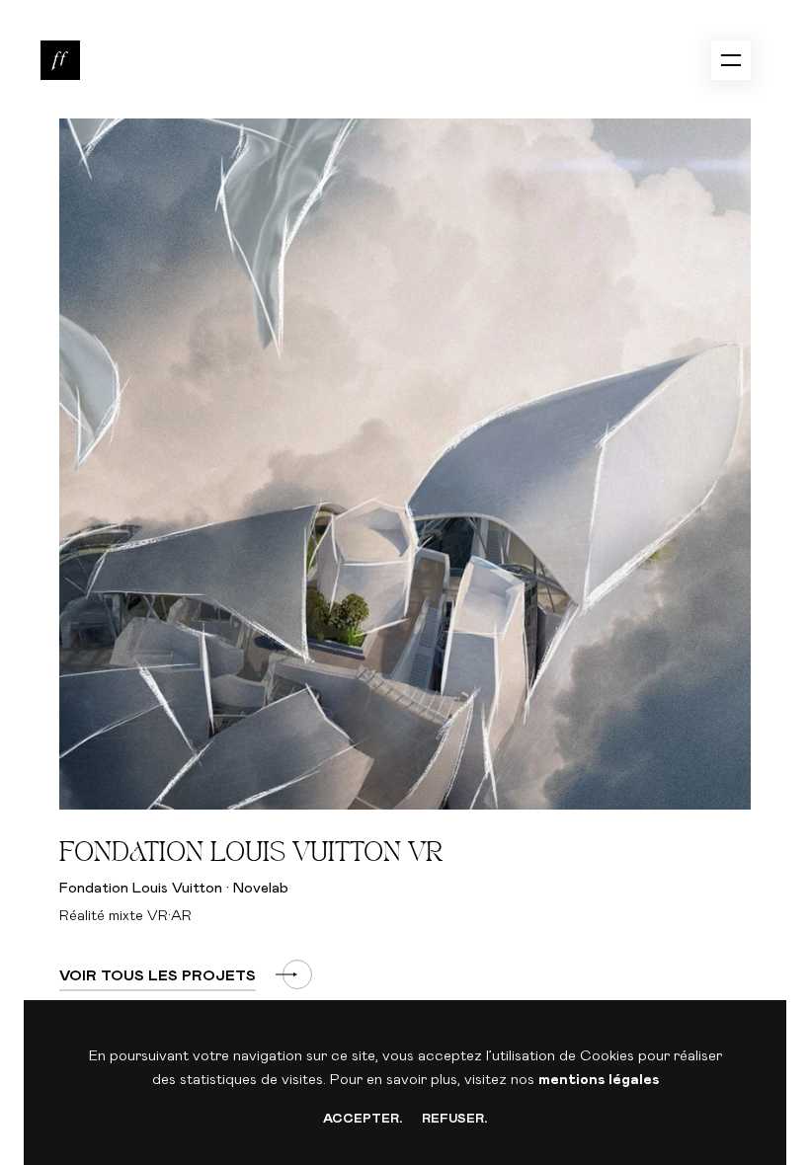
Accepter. (362, 1119)
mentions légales (598, 1079)
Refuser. (454, 1119)
